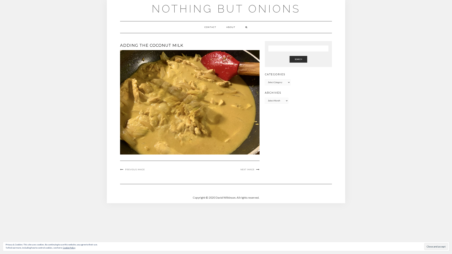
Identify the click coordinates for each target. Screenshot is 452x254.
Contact (210, 27)
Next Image (247, 169)
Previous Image (135, 169)
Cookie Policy (69, 247)
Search (298, 59)
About (230, 27)
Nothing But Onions (226, 9)
